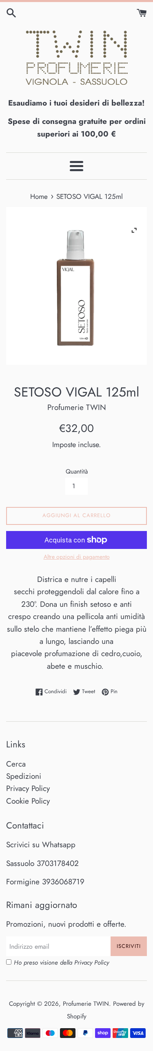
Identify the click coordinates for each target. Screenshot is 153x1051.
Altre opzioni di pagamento (77, 557)
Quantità (77, 471)
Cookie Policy (28, 800)
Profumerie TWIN (86, 1003)
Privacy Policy (28, 788)
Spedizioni (23, 776)
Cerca (16, 763)
